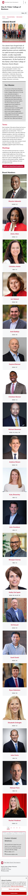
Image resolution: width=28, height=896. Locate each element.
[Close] (26, 878)
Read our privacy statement (17, 886)
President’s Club (6, 144)
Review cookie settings (14, 889)
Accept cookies (14, 893)
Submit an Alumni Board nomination (13, 166)
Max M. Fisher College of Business (11, 8)
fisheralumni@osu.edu (12, 854)
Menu (23, 13)
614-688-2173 (10, 852)
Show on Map (5, 870)
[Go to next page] (19, 827)
